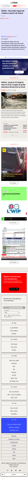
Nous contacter (13, 466)
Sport (14, 458)
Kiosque (4, 254)
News (15, 315)
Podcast (6, 191)
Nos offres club (14, 430)
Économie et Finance (14, 439)
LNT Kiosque (13, 262)
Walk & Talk (14, 378)
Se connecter (7, 72)
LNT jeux (14, 403)
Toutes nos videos (14, 360)
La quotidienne (6, 5)
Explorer (14, 333)
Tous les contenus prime (14, 424)
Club (11, 317)
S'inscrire (12, 289)
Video (6, 317)
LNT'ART (14, 375)
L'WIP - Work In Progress (14, 394)
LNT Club (14, 419)
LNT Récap (14, 363)
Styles (14, 455)
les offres (18, 72)
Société (9, 36)
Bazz (14, 366)
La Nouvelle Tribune (14, 2)
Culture (14, 448)
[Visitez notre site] (2, 474)
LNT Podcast (13, 222)
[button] (12, 135)
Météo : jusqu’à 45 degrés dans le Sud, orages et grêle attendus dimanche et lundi (13, 84)
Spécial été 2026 (20, 5)
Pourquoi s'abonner (14, 427)
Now (14, 369)
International (14, 442)
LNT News (14, 323)
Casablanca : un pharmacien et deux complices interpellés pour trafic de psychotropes (11, 127)
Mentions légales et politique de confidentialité (14, 463)
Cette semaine (14, 330)
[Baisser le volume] (26, 219)
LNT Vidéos (13, 183)
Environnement (4, 38)
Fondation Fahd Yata (14, 464)
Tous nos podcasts (14, 391)
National (26, 130)
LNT (4, 15)
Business (14, 372)
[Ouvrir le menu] (25, 474)
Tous (11, 315)
